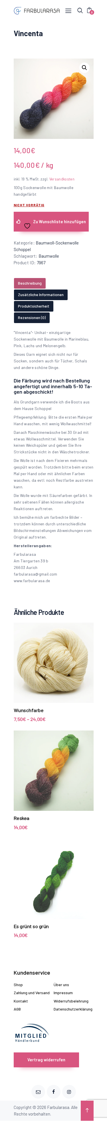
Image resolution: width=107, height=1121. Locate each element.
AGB (17, 1009)
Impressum (63, 992)
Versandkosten (62, 179)
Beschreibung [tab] (30, 283)
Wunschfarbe (29, 710)
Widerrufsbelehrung (71, 1000)
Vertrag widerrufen (46, 1059)
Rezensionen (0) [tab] (32, 317)
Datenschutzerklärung (73, 1009)
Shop (18, 984)
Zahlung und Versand (32, 992)
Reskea (21, 818)
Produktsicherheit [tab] (33, 306)
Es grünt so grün (31, 926)
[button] (84, 68)
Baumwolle (49, 256)
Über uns (61, 984)
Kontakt (21, 1000)
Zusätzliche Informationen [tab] (41, 294)
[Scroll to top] (87, 1111)
